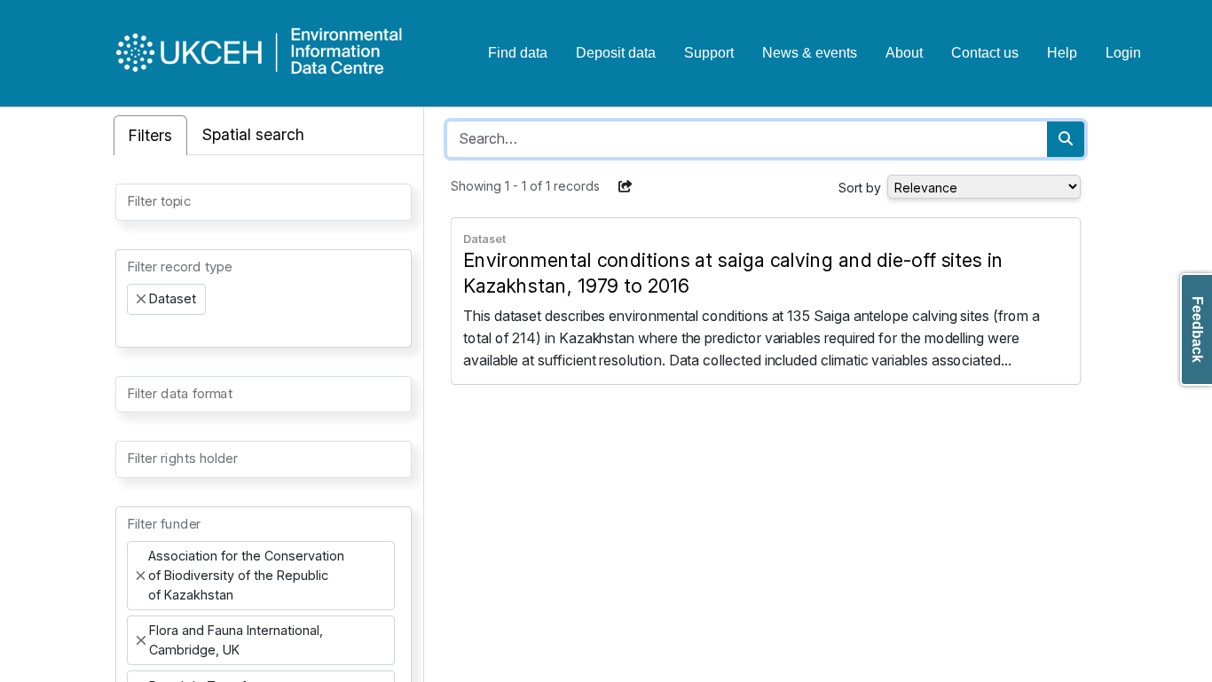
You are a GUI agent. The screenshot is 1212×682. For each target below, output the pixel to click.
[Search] (1065, 139)
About (904, 52)
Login (1123, 52)
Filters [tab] (150, 135)
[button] (626, 186)
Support (709, 52)
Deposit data (616, 52)
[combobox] (263, 202)
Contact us (985, 52)
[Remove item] (141, 298)
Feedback (1197, 329)
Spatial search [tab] (253, 134)
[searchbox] (132, 200)
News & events (809, 52)
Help (1062, 52)
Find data (517, 52)
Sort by (859, 187)
